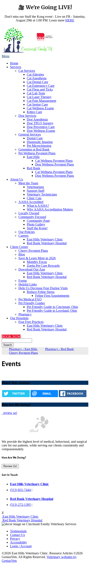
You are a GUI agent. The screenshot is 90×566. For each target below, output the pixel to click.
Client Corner (19, 247)
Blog (21, 254)
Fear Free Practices (31, 322)
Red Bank (33, 168)
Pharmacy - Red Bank (59, 349)
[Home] (28, 52)
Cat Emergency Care (40, 85)
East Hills (33, 157)
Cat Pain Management (41, 100)
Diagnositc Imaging (40, 142)
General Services (29, 134)
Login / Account (21, 546)
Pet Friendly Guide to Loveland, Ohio (52, 310)
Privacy (15, 538)
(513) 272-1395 (20, 504)
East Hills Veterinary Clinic (45, 239)
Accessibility (18, 542)
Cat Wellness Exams (40, 108)
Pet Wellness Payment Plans (36, 153)
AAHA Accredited (30, 202)
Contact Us (17, 535)
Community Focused (32, 217)
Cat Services (26, 70)
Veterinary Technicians (42, 194)
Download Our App (31, 269)
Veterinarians (35, 187)
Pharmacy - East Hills (23, 349)
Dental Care (35, 138)
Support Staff (35, 190)
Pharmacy (25, 314)
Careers (23, 235)
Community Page (38, 220)
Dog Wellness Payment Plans (54, 164)
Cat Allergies (35, 74)
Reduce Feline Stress (40, 292)
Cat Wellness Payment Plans (54, 160)
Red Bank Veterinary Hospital (47, 243)
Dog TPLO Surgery (40, 123)
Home (14, 63)
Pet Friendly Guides (31, 303)
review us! (10, 413)
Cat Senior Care (37, 104)
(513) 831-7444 (20, 490)
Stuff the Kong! (37, 228)
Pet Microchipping (39, 145)
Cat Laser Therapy (39, 97)
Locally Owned (28, 213)
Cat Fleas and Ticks (40, 89)
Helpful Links (27, 284)
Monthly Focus (37, 262)
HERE (69, 20)
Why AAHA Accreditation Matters (50, 209)
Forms (22, 280)
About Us (16, 179)
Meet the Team (28, 183)
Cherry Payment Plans (33, 250)
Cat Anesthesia (36, 78)
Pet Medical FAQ (30, 299)
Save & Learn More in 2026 (37, 258)
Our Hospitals (19, 318)
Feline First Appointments (52, 295)
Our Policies (26, 232)
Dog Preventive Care (41, 127)
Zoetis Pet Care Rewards (43, 265)
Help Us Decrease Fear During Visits (43, 288)
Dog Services (27, 115)
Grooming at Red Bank (33, 149)
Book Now (11, 336)
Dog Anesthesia (37, 119)
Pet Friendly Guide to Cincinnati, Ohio (52, 307)
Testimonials (18, 531)
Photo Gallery (36, 224)
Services (15, 67)
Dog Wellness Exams (41, 130)
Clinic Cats (34, 198)
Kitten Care (34, 112)
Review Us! (10, 466)
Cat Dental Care (37, 82)
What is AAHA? (38, 205)
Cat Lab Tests (36, 93)
